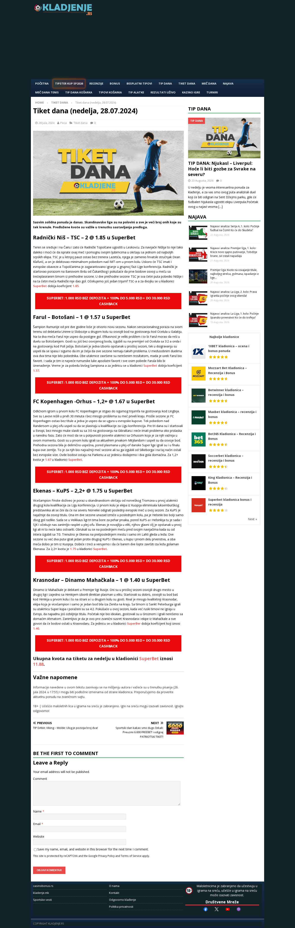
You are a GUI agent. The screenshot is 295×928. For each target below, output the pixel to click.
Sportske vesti (42, 900)
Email (37, 824)
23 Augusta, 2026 (202, 180)
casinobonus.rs (43, 886)
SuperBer (134, 623)
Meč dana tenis (47, 92)
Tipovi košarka (110, 92)
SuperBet (40, 286)
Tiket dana (186, 83)
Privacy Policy (106, 856)
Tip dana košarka (78, 92)
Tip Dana (165, 83)
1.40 (36, 628)
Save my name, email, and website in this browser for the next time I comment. (93, 849)
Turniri (212, 92)
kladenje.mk (41, 893)
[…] (220, 207)
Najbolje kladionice (224, 337)
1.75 (73, 549)
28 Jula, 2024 (46, 123)
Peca (63, 123)
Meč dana (209, 83)
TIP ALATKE (136, 92)
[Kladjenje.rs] (64, 14)
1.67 (48, 460)
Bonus (115, 83)
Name (38, 811)
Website (38, 836)
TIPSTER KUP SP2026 (69, 83)
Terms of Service (131, 856)
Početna (42, 83)
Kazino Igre (191, 92)
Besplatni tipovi (139, 83)
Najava (228, 83)
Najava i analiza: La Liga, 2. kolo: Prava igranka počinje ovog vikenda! (233, 294)
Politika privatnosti (121, 907)
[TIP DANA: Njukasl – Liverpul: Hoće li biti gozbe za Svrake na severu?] (224, 138)
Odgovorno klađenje (122, 900)
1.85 (76, 286)
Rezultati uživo (163, 92)
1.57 (36, 370)
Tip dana (199, 108)
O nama (114, 886)
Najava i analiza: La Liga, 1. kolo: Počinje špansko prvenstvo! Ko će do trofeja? (234, 315)
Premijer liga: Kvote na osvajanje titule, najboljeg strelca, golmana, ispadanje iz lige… (234, 274)
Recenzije (96, 83)
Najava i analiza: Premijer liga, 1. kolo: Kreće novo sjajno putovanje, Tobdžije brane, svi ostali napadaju (233, 252)
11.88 (38, 664)
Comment (40, 779)
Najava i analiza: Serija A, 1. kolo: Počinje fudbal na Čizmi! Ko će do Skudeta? (234, 228)
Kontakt (114, 893)
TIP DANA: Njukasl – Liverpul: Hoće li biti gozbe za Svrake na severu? (222, 168)
